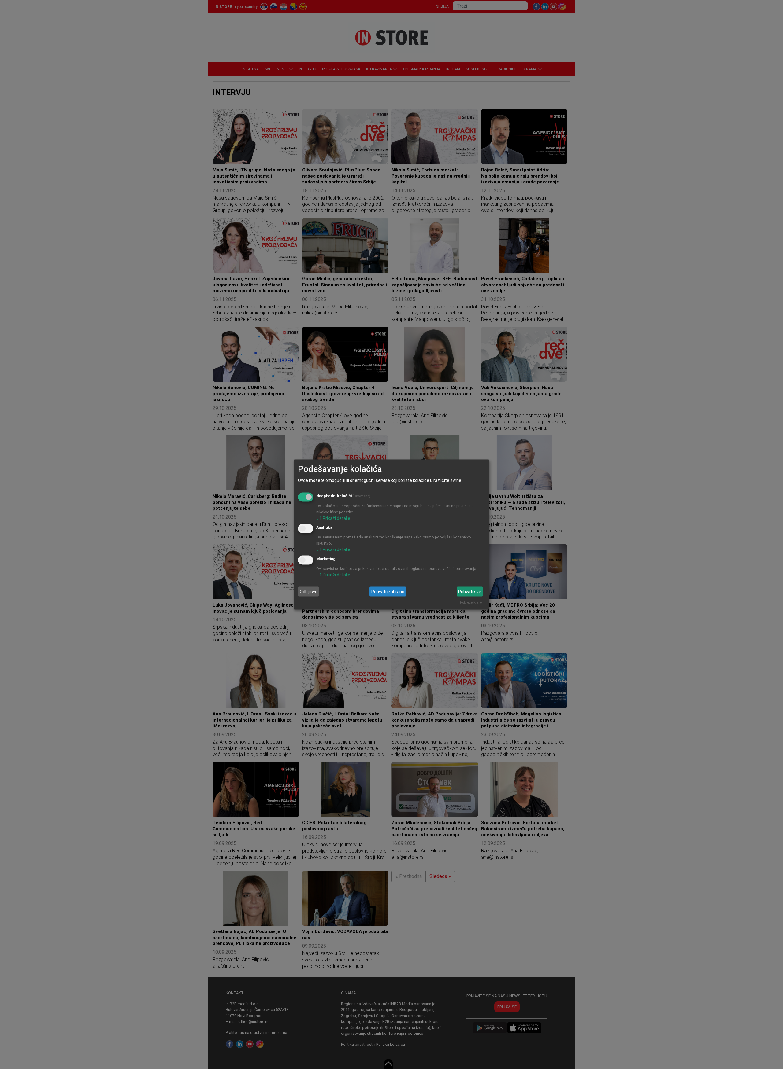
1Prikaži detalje (333, 518)
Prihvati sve (469, 591)
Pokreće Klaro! (471, 602)
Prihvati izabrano (387, 591)
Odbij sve (308, 591)
